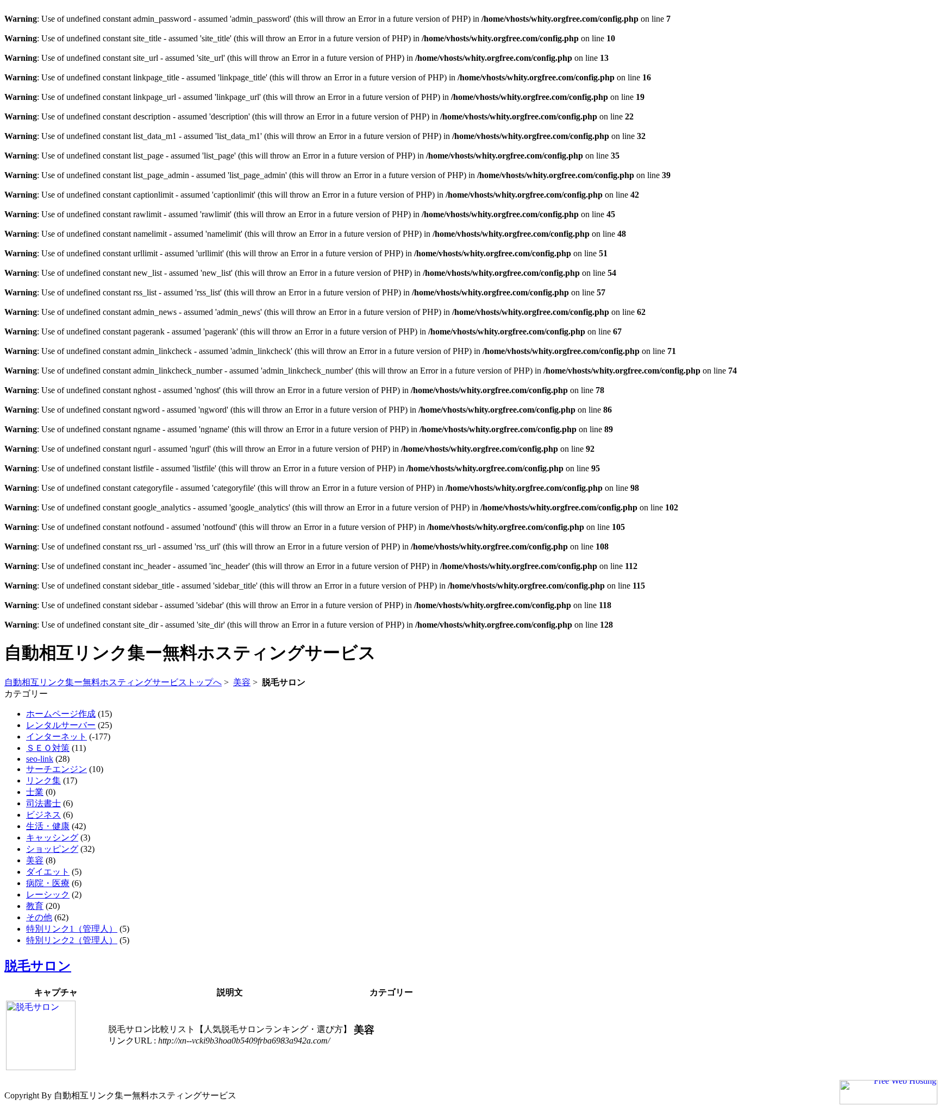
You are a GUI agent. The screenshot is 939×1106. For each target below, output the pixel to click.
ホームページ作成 (61, 713)
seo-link (39, 758)
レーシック (48, 894)
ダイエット (48, 871)
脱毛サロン (37, 966)
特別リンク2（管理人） (71, 940)
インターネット (56, 736)
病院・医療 (48, 883)
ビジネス (43, 814)
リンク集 (43, 780)
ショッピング (52, 849)
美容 (242, 682)
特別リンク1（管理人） (71, 928)
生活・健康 (48, 826)
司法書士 (43, 803)
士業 (34, 792)
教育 (34, 906)
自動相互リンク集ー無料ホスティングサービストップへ (113, 682)
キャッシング (52, 837)
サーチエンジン (56, 769)
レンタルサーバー (61, 725)
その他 (39, 917)
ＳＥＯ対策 (48, 748)
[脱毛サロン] (41, 1067)
